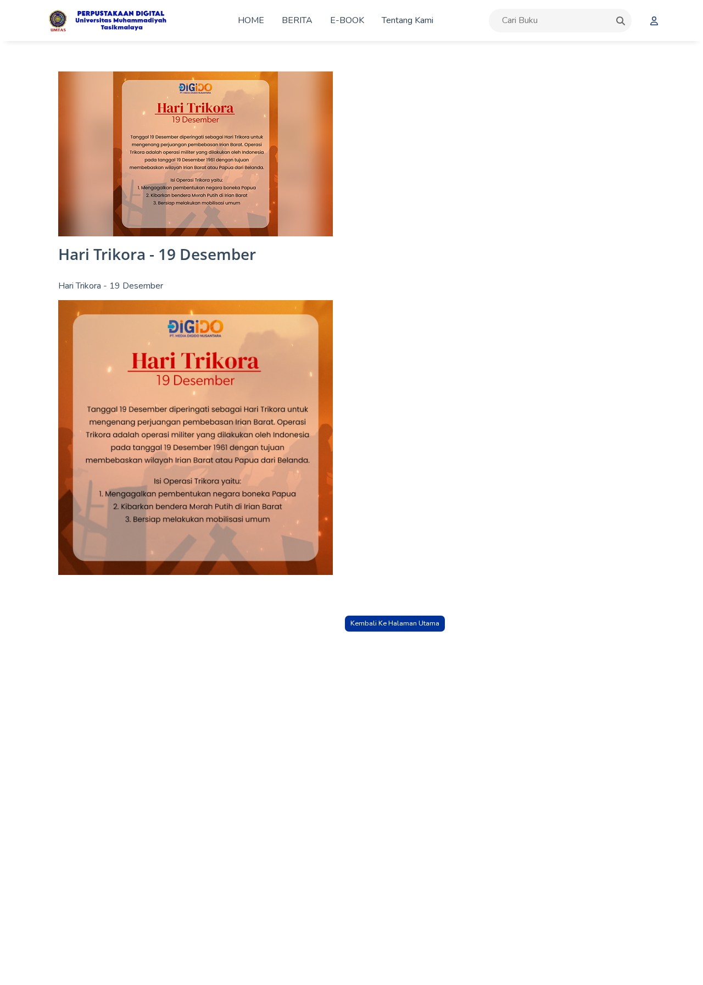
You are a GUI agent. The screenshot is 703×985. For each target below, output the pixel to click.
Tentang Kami (407, 20)
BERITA (297, 20)
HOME (251, 20)
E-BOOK (347, 20)
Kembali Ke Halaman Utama (394, 623)
